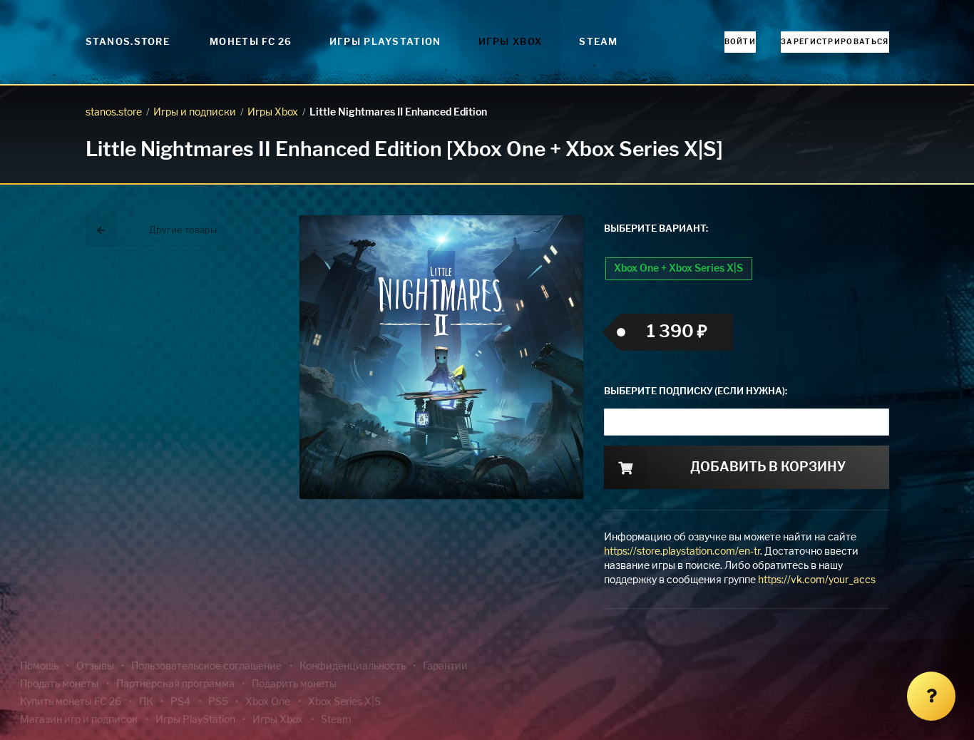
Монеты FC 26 (251, 42)
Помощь (39, 667)
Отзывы (95, 667)
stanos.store (114, 113)
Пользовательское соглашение (206, 667)
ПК (146, 702)
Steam (598, 42)
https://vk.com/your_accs (817, 580)
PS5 (218, 702)
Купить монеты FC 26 (70, 702)
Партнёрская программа (175, 684)
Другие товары (183, 230)
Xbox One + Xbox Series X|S (678, 269)
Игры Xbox (510, 42)
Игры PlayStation (385, 42)
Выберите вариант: (656, 229)
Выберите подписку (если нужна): (695, 391)
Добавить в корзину (768, 467)
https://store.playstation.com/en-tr (682, 552)
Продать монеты (59, 684)
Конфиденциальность (352, 667)
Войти (740, 42)
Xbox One (267, 702)
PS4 (180, 702)
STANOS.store (128, 42)
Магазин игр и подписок (79, 720)
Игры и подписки (194, 113)
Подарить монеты (294, 684)
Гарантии (445, 667)
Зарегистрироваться (834, 42)
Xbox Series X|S (344, 702)
